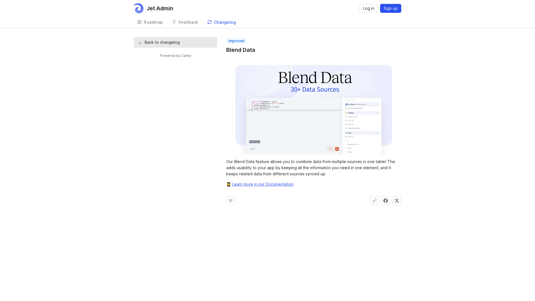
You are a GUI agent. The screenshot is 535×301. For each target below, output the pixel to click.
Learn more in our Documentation (263, 184)
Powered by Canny (175, 56)
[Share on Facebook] (385, 200)
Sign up (391, 8)
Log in (368, 8)
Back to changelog (159, 42)
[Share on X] (396, 200)
